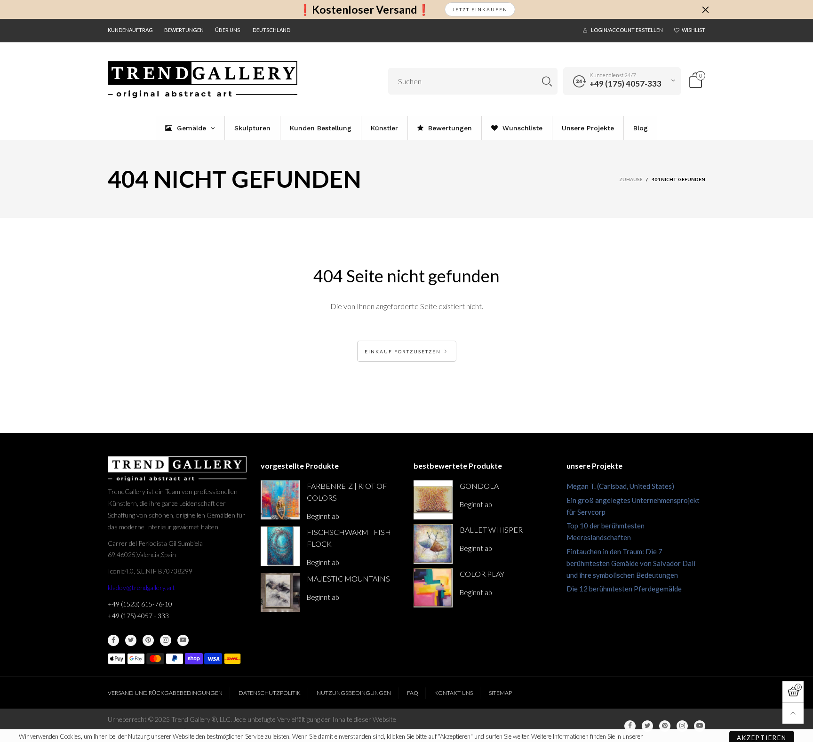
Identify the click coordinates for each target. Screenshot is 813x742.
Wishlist (693, 30)
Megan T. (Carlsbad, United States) (620, 486)
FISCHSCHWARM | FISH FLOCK (349, 537)
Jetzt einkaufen (480, 9)
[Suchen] (547, 81)
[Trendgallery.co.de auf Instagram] (165, 640)
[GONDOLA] (433, 499)
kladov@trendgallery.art (141, 587)
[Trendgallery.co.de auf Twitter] (130, 640)
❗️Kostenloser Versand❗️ (364, 10)
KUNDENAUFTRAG (130, 30)
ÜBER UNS (227, 30)
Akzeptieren (762, 716)
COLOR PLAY (482, 573)
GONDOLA (479, 485)
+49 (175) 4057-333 (626, 83)
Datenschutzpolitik (270, 692)
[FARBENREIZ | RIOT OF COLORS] (280, 499)
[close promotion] (705, 9)
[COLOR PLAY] (433, 587)
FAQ (412, 692)
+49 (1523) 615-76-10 (140, 604)
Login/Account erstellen (627, 30)
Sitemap (500, 692)
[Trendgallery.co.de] (202, 79)
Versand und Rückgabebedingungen (165, 692)
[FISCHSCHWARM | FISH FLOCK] (280, 546)
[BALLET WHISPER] (433, 543)
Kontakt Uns (453, 692)
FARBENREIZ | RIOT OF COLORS (347, 491)
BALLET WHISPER (491, 529)
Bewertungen (184, 30)
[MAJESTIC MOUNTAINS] (280, 592)
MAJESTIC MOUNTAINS (348, 578)
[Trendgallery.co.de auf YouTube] (183, 640)
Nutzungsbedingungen (354, 692)
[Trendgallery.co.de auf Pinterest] (148, 640)
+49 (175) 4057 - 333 (138, 616)
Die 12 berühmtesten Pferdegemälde (624, 588)
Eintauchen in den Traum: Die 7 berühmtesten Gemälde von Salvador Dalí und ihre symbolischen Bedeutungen (630, 563)
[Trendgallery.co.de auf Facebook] (113, 640)
